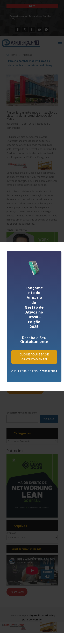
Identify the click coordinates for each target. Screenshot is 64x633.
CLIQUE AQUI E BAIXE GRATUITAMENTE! (34, 356)
